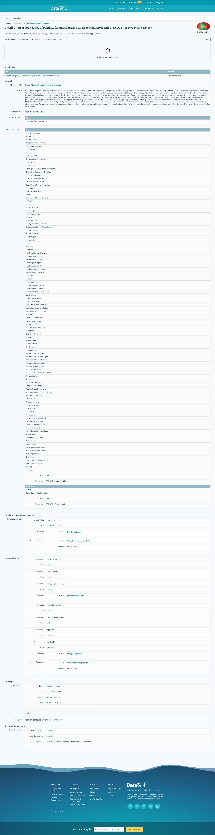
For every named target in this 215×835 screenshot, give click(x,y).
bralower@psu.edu (75, 596)
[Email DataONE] (144, 806)
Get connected (134, 829)
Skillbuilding (94, 789)
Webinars (93, 795)
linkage (61, 541)
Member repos (76, 792)
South (40, 697)
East (41, 692)
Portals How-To (95, 799)
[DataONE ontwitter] (130, 806)
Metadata (17, 18)
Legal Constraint (15, 730)
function (61, 546)
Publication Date (15, 112)
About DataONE (114, 789)
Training (92, 792)
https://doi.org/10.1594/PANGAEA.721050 (43, 85)
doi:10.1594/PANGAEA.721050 (38, 23)
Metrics (111, 792)
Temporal (18, 720)
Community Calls (77, 805)
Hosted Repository (55, 799)
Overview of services (56, 790)
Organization (39, 520)
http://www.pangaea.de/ (78, 541)
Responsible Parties (14, 558)
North (41, 686)
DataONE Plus (57, 794)
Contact (111, 795)
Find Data (58, 811)
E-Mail (61, 532)
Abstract (19, 91)
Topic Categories (15, 117)
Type (41, 475)
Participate (74, 789)
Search (9, 18)
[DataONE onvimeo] (137, 806)
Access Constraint (35, 730)
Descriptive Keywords (13, 129)
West (41, 703)
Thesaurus (39, 481)
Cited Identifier (16, 85)
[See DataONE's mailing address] (157, 806)
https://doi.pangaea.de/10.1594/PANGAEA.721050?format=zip (32, 76)
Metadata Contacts (14, 519)
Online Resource (37, 540)
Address (40, 531)
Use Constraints (36, 736)
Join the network (77, 795)
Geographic (17, 685)
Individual (40, 559)
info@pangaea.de (74, 532)
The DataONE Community (75, 800)
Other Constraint (36, 742)
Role (42, 526)
